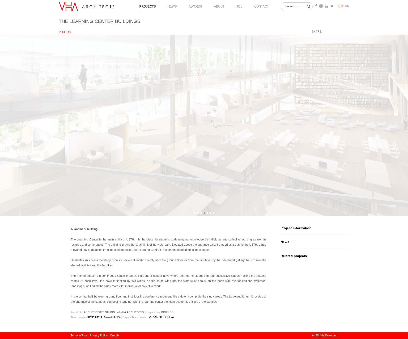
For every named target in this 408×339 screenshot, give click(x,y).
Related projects (293, 256)
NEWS (172, 6)
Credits (114, 335)
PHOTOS (65, 32)
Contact (261, 6)
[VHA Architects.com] (88, 11)
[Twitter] (336, 31)
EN (340, 6)
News (284, 242)
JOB (239, 6)
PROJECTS (147, 6)
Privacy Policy (99, 335)
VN (347, 6)
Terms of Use (79, 335)
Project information (295, 228)
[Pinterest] (341, 31)
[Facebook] (330, 31)
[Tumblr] (346, 31)
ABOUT (219, 6)
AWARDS (195, 6)
